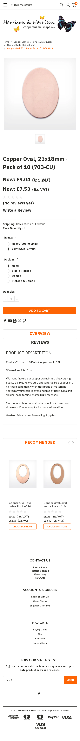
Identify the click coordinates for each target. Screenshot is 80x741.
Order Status (40, 601)
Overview (40, 333)
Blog (40, 634)
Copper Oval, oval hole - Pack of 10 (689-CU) (20, 506)
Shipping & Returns (40, 605)
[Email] (10, 321)
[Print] (15, 321)
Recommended (40, 442)
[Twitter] (19, 321)
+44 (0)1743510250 (21, 4)
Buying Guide (40, 629)
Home (6, 42)
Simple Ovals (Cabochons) (21, 45)
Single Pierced (21, 271)
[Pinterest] (24, 321)
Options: (11, 259)
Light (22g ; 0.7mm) (24, 249)
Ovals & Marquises (42, 42)
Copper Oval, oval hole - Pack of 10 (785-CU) (55, 506)
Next (73, 442)
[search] (60, 5)
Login (34, 596)
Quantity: (9, 291)
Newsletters (40, 643)
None (15, 266)
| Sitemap (64, 710)
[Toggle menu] (5, 7)
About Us (40, 638)
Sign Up (45, 596)
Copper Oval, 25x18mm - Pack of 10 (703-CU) (30, 48)
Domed (16, 276)
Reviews (40, 342)
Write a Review (17, 210)
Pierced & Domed (23, 281)
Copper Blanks (21, 42)
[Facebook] (5, 321)
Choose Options (22, 526)
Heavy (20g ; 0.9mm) (25, 244)
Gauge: (10, 237)
